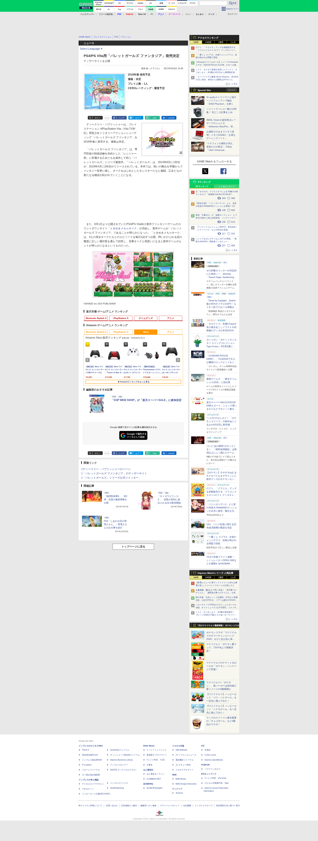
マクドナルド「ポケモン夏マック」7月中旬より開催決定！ (221, 647)
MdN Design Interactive (186, 784)
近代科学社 (148, 784)
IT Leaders (87, 765)
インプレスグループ (203, 805)
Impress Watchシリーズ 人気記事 (215, 573)
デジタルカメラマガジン (93, 784)
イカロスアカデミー (184, 770)
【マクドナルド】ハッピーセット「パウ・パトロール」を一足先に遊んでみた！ (221, 697)
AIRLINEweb (181, 750)
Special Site (204, 90)
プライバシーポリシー (170, 805)
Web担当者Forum (90, 755)
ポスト (97, 118)
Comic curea (210, 755)
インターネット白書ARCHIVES (96, 794)
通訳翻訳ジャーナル (184, 760)
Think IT (85, 750)
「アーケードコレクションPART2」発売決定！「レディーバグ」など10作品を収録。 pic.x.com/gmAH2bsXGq (217, 230)
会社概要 (187, 805)
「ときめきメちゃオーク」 (123, 228)
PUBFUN (205, 765)
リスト (107, 118)
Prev (88, 360)
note (154, 118)
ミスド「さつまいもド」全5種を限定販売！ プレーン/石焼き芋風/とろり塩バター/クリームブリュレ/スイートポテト (216, 615)
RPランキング (202, 186)
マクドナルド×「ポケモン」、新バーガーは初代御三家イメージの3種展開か (221, 685)
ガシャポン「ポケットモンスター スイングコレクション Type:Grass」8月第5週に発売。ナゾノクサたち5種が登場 (221, 346)
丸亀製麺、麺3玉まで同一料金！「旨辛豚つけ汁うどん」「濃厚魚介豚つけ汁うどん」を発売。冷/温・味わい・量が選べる (216, 593)
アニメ (170, 318)
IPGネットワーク (208, 774)
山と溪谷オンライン (155, 774)
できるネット (88, 789)
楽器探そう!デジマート (157, 755)
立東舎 (150, 765)
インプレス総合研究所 (92, 760)
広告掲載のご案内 (129, 805)
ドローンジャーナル (91, 770)
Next (178, 360)
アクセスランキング (208, 37)
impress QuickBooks (214, 760)
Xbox (146, 332)
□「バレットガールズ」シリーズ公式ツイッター (109, 477)
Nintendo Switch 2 (96, 318)
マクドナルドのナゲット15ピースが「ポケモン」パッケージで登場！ (221, 666)
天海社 (208, 750)
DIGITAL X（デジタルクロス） (123, 770)
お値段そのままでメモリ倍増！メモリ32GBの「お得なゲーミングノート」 (221, 135)
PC (152, 14)
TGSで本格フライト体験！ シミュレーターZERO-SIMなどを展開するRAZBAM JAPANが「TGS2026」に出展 (221, 563)
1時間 (195, 42)
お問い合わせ (112, 805)
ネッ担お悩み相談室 (91, 775)
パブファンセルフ (212, 769)
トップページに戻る (133, 546)
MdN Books (181, 779)
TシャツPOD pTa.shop (215, 778)
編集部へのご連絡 (148, 805)
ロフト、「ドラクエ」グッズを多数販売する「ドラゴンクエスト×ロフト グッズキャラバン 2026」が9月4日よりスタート (216, 50)
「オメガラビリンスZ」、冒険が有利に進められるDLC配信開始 (169, 499)
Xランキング (204, 182)
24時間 (208, 42)
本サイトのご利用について (90, 805)
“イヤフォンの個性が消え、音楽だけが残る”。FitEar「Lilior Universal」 (220, 146)
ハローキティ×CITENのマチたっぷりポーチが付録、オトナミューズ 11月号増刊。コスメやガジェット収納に (217, 608)
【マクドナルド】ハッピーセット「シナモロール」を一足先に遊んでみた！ (221, 709)
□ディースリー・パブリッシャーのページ (106, 469)
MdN (174, 775)
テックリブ (177, 789)
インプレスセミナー (119, 765)
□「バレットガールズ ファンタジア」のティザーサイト (114, 473)
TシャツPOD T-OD (156, 760)
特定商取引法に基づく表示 (228, 805)
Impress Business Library (121, 760)
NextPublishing (117, 788)
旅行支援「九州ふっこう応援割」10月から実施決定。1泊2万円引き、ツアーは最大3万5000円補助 (217, 600)
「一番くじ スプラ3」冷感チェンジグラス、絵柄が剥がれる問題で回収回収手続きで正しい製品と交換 (216, 58)
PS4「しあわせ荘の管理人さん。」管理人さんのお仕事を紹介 (115, 524)
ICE (203, 746)
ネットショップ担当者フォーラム (125, 755)
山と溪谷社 (148, 770)
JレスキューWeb (183, 765)
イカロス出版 (178, 746)
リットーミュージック (156, 750)
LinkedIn (171, 118)
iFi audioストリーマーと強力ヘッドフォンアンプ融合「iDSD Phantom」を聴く (221, 100)
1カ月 (233, 42)
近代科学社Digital (154, 788)
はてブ (138, 118)
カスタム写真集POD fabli (217, 783)
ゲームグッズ (146, 318)
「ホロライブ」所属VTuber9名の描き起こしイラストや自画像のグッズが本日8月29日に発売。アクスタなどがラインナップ (221, 330)
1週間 (220, 42)
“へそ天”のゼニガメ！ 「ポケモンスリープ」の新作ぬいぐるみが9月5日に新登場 (221, 421)
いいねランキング (227, 186)
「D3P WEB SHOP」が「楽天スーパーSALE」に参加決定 (146, 400)
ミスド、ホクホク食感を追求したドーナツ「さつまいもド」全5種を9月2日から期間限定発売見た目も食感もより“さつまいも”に (216, 72)
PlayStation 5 (120, 318)
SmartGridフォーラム (119, 750)
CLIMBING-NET (154, 779)
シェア (121, 118)
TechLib (179, 793)
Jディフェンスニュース (186, 755)
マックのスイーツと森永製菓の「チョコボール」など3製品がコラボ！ (221, 721)
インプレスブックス (119, 783)
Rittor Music (149, 746)
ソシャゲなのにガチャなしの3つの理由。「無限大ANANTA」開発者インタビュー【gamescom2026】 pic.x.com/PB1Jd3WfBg (216, 242)
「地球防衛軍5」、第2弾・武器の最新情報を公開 (115, 499)
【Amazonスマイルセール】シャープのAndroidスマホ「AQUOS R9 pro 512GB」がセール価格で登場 (217, 65)
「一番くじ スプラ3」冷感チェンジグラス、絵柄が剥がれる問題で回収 (221, 540)
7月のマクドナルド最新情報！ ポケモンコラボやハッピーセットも (218, 626)
